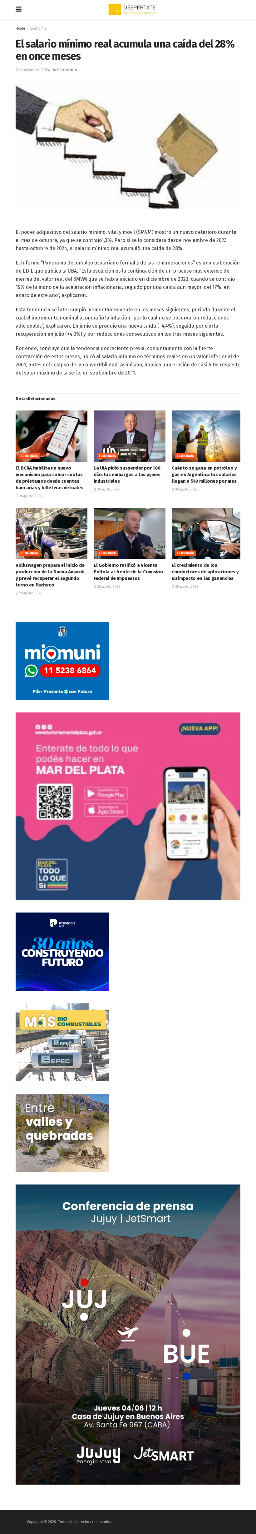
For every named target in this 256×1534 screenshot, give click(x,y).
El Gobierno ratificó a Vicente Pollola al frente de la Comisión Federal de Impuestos (128, 571)
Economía (38, 28)
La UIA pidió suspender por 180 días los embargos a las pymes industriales (127, 474)
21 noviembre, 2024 (33, 70)
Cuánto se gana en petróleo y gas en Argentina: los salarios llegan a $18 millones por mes (204, 474)
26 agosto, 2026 (30, 496)
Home (20, 28)
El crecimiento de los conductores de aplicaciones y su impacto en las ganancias (205, 571)
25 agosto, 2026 (30, 593)
